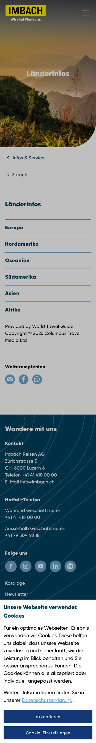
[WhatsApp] (37, 379)
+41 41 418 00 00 (39, 475)
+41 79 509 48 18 (22, 535)
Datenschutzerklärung (47, 700)
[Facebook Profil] (11, 566)
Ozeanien (17, 260)
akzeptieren (48, 716)
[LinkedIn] (55, 566)
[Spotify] (70, 566)
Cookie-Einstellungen (48, 732)
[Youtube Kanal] (40, 566)
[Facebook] (23, 379)
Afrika (13, 310)
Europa (14, 227)
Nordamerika (22, 244)
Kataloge (15, 583)
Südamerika (20, 277)
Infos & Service (29, 158)
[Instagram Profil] (25, 566)
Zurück (19, 175)
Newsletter (16, 594)
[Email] (10, 379)
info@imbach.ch (37, 482)
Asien (12, 293)
